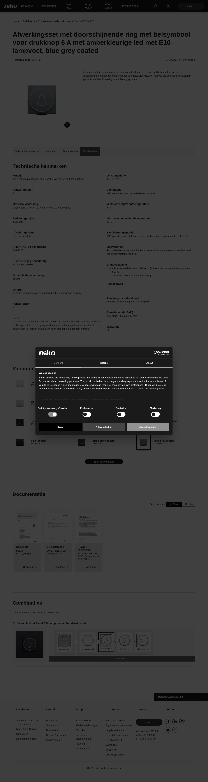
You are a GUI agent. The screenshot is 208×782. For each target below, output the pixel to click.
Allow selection (104, 427)
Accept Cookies (147, 427)
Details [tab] (104, 363)
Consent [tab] (58, 363)
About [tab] (149, 363)
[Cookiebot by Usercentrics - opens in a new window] (156, 353)
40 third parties (62, 399)
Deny (60, 427)
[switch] (87, 414)
